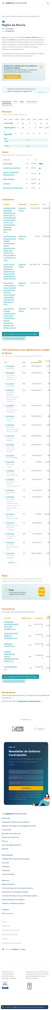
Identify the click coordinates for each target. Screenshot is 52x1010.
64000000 (10, 479)
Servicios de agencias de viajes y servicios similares (12, 429)
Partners (5, 849)
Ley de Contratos (8, 874)
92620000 (10, 405)
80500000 (10, 416)
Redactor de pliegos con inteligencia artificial (19, 826)
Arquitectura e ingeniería (11, 168)
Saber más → (43, 92)
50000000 (10, 373)
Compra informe (41, 592)
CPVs (16, 102)
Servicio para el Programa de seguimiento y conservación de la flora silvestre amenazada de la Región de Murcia (10, 271)
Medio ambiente (8, 179)
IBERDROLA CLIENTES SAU (9, 645)
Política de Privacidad (10, 934)
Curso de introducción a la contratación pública (19, 896)
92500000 (10, 390)
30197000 (10, 523)
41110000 (10, 384)
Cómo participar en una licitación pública (17, 888)
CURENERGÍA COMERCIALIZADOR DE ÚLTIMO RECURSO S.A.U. (11, 625)
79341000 (10, 553)
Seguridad (6, 926)
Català (22, 949)
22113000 (10, 436)
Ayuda (4, 921)
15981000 (10, 490)
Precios (5, 841)
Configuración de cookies (11, 943)
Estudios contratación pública (13, 903)
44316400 (10, 534)
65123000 (10, 542)
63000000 (10, 497)
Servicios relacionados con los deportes (12, 410)
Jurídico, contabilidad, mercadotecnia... (11, 173)
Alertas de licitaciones (10, 837)
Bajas (22, 102)
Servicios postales (12, 458)
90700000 (10, 514)
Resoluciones (7, 105)
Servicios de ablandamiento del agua (12, 547)
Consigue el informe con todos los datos (21, 334)
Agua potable (10, 386)
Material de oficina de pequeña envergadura (12, 527)
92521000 (10, 462)
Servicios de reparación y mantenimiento (11, 377)
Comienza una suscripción (14, 338)
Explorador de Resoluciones (29, 701)
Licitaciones (6, 102)
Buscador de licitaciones (11, 833)
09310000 (10, 366)
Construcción (7, 163)
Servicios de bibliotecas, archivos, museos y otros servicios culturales (12, 397)
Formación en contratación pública (15, 892)
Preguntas (6, 870)
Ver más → (12, 562)
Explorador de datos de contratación (15, 822)
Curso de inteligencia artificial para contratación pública (24, 1007)
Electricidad (10, 368)
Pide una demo (7, 913)
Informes (5, 863)
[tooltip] (3, 21)
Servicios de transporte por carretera (11, 449)
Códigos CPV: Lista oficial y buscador (16, 859)
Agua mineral (10, 492)
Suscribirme (26, 788)
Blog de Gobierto (8, 884)
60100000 (10, 444)
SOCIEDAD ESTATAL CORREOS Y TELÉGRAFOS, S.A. (11, 635)
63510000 (10, 425)
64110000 (10, 455)
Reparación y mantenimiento (13, 188)
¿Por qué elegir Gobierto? (11, 845)
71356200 (10, 471)
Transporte (7, 183)
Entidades (6, 866)
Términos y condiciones (11, 930)
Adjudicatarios (31, 102)
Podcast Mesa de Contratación (13, 899)
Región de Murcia (22, 209)
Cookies (5, 939)
